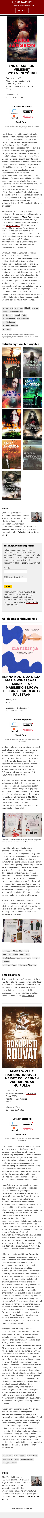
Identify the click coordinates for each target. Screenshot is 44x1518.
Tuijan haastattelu (25, 532)
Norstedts (11, 84)
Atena (8, 1090)
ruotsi (8, 329)
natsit (16, 1459)
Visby (24, 315)
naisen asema (19, 1456)
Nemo (8, 699)
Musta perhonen (13, 225)
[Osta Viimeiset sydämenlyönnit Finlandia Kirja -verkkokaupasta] (15, 113)
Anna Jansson (12, 325)
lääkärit (27, 308)
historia (9, 1456)
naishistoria (32, 1456)
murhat (35, 308)
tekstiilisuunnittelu (10, 954)
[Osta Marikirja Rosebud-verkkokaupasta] (28, 726)
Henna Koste (11, 965)
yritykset (6, 961)
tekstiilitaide (24, 954)
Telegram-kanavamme (29, 563)
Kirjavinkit (24, 2)
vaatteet (36, 958)
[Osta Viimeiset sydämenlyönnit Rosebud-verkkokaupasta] (28, 113)
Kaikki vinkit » (28, 996)
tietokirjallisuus (9, 958)
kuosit (8, 951)
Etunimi (7, 568)
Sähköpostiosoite (13, 577)
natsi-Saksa (7, 1459)
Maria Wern (27, 217)
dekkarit (9, 308)
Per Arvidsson (23, 318)
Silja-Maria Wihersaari (27, 965)
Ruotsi (17, 315)
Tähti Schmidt (21, 1099)
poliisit (5, 312)
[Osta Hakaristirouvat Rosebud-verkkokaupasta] (28, 1125)
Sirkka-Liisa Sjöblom (24, 86)
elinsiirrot (19, 308)
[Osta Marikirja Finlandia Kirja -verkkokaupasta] (15, 726)
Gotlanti (9, 315)
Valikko (22, 10)
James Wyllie (11, 1463)
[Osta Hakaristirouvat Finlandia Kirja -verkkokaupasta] (15, 1125)
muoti (26, 951)
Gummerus (10, 78)
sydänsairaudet (16, 312)
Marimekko (17, 951)
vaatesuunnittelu (24, 958)
